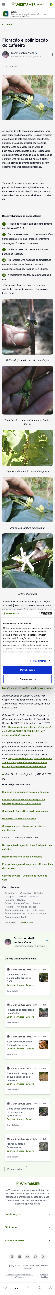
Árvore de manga (37, 913)
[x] (43, 1256)
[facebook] (19, 1256)
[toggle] (3, 4)
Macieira (34, 896)
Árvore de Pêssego (27, 906)
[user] (50, 1287)
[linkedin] (12, 1256)
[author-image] (8, 942)
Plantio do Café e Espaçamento (19, 818)
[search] (39, 1287)
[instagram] (35, 1256)
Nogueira (9, 900)
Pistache (9, 906)
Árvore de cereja (35, 910)
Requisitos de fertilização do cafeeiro (22, 856)
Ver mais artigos (16, 1169)
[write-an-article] (28, 1287)
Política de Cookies (44, 1276)
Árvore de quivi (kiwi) (15, 917)
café (31, 922)
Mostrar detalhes (37, 661)
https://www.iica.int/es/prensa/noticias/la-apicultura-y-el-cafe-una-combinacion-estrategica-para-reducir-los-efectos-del (27, 762)
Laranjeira (9, 896)
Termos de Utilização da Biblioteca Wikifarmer (19, 1276)
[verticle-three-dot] (52, 54)
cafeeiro (24, 922)
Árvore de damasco (15, 913)
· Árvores (19, 985)
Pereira (36, 903)
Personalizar (26, 679)
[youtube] (27, 1256)
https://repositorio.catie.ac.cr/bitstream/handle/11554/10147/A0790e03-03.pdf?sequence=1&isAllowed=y (27, 731)
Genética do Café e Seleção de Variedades (25, 811)
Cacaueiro (25, 893)
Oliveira (21, 900)
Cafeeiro (38, 893)
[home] (5, 1287)
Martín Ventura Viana (22, 52)
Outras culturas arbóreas (17, 903)
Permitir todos (27, 670)
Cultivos (11, 985)
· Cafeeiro (29, 985)
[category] (16, 1288)
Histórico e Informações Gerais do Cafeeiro (25, 792)
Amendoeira (11, 893)
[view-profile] (49, 942)
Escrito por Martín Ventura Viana (24, 940)
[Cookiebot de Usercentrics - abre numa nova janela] (39, 613)
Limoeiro (22, 896)
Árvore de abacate (14, 910)
